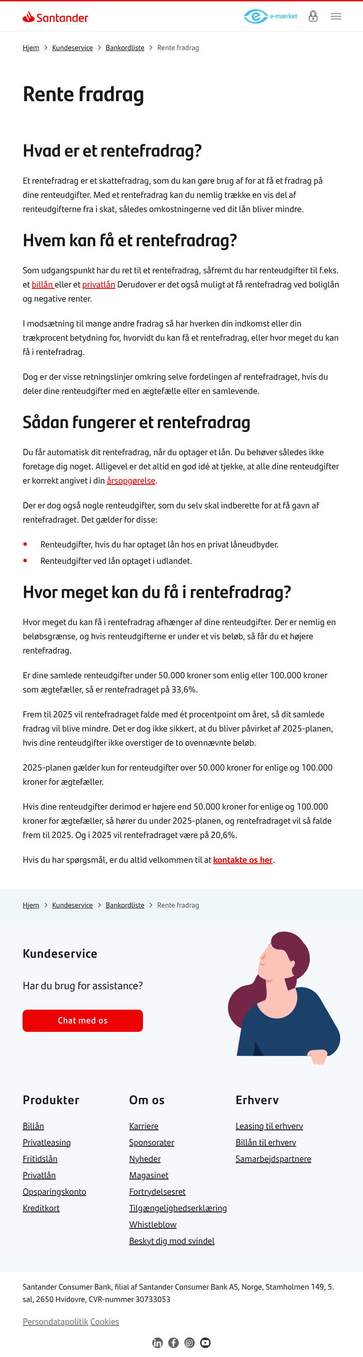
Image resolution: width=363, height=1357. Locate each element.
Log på (313, 16)
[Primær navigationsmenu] (336, 16)
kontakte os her (243, 859)
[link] (30, 16)
